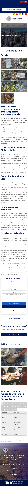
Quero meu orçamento (14, 334)
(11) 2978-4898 (14, 468)
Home (5, 455)
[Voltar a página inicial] (14, 18)
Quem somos (11, 455)
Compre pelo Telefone (14, 306)
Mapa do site (14, 459)
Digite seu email (14, 281)
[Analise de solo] (7, 63)
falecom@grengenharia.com (14, 470)
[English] (17, 14)
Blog (7, 457)
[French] (23, 14)
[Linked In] (12, 474)
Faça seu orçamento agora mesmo (14, 9)
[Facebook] (17, 474)
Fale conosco (20, 457)
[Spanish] (20, 14)
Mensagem (14, 292)
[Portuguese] (14, 14)
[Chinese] (26, 14)
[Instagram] (10, 474)
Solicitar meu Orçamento (14, 303)
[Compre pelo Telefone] (14, 311)
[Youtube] (15, 474)
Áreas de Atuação (20, 455)
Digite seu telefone (14, 287)
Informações (12, 457)
